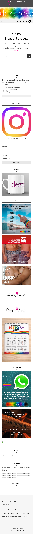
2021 (28, 475)
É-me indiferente (11, 89)
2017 (9, 475)
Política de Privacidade (10, 510)
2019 (18, 475)
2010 (4, 473)
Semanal (6, 159)
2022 (4, 477)
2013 (18, 473)
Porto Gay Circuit (18, 5)
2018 (14, 475)
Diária (5, 155)
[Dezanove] (16, 13)
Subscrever (16, 162)
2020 (23, 475)
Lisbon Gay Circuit (17, 1)
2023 (9, 477)
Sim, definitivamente (12, 88)
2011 (8, 473)
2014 (23, 473)
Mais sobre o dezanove (10, 501)
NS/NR (7, 93)
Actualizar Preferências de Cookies (14, 517)
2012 (13, 473)
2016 (4, 475)
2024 (14, 477)
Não (6, 91)
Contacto (5, 504)
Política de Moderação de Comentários (16, 513)
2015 (28, 473)
